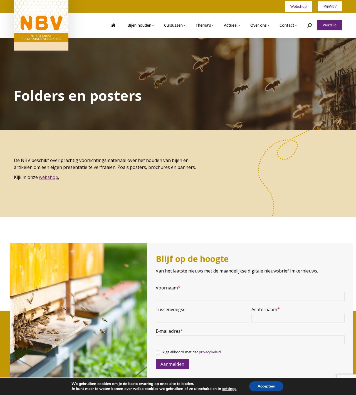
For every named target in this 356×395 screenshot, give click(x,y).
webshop (48, 177)
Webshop (298, 6)
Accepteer (266, 386)
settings (229, 388)
